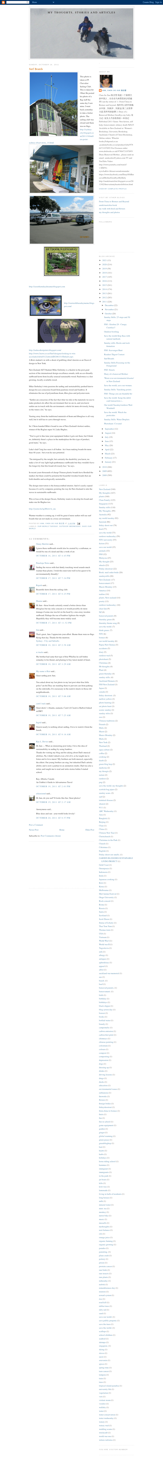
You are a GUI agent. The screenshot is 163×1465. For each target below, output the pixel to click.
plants (101, 496)
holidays (102, 1157)
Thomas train (104, 929)
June (107, 441)
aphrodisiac (104, 962)
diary (101, 652)
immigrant (103, 1168)
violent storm (104, 1400)
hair (100, 1146)
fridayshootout (105, 1107)
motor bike (103, 1215)
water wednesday (106, 1418)
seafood (102, 1338)
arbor (101, 969)
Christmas (103, 662)
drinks (101, 1070)
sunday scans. (105, 793)
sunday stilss (104, 713)
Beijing (102, 821)
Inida (101, 875)
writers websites (106, 1439)
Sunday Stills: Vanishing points (117, 389)
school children (105, 1335)
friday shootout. (106, 695)
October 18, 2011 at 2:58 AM (53, 645)
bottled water (104, 1020)
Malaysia (103, 557)
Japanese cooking (106, 879)
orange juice (104, 1237)
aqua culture (104, 749)
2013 (104, 293)
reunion (102, 1291)
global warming (106, 1136)
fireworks (103, 1096)
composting (104, 1056)
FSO (101, 554)
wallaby (102, 1407)
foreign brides (105, 1103)
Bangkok (103, 818)
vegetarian (103, 1392)
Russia (102, 908)
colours (102, 1049)
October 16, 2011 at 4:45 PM (53, 555)
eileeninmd (41, 793)
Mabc (101, 727)
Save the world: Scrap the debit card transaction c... (117, 399)
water (101, 1411)
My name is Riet (43, 671)
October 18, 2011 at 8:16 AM (53, 734)
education (103, 1085)
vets (101, 1396)
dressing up (104, 1067)
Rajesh (39, 585)
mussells (102, 1222)
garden (102, 1128)
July (107, 437)
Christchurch (104, 836)
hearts (101, 1150)
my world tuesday (106, 518)
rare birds (103, 1270)
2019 (104, 268)
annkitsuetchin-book (108, 205)
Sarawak (102, 521)
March (108, 453)
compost (102, 1052)
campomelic (104, 1027)
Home (61, 829)
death (101, 760)
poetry (102, 601)
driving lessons (105, 1074)
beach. (102, 980)
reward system (105, 1295)
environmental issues (108, 1089)
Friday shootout (106, 568)
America (102, 590)
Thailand (103, 746)
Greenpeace (104, 868)
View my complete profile (113, 189)
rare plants (103, 1277)
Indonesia (103, 872)
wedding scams (105, 1429)
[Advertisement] (53, 864)
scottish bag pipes (106, 789)
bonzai (102, 1013)
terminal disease (106, 800)
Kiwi (101, 882)
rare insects (104, 1273)
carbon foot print (106, 1034)
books (101, 1016)
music (101, 1219)
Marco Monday (105, 735)
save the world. (105, 626)
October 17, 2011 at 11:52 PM (54, 622)
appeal (102, 966)
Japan (101, 688)
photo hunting (105, 702)
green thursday (105, 673)
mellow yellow (105, 698)
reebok (102, 1284)
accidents (103, 648)
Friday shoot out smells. (109, 854)
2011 (104, 301)
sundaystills (104, 576)
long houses (104, 1197)
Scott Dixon (104, 919)
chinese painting (106, 1042)
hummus (102, 1165)
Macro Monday (105, 586)
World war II (104, 944)
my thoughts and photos (109, 212)
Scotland (103, 915)
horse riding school (107, 1161)
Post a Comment (36, 824)
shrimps (102, 1342)
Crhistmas (103, 847)
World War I (104, 940)
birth (101, 995)
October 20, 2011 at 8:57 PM (53, 817)
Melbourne (104, 890)
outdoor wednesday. (107, 604)
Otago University (106, 897)
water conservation (107, 1414)
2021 (104, 260)
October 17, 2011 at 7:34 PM (53, 578)
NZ (100, 612)
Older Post (89, 829)
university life (105, 1389)
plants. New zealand (107, 597)
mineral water (105, 1204)
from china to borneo (108, 1110)
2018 (104, 272)
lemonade (103, 1190)
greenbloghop (105, 1143)
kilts (101, 1183)
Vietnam (102, 937)
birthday (102, 998)
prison (101, 1262)
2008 (104, 475)
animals (102, 550)
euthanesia (103, 1092)
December (109, 305)
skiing (101, 1349)
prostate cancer (105, 1266)
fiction (102, 543)
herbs (101, 1154)
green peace (104, 1139)
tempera (102, 1374)
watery (102, 1421)
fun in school (104, 1121)
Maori (101, 731)
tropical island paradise (109, 1385)
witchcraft (103, 1432)
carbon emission (106, 1031)
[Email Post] (78, 523)
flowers (102, 1099)
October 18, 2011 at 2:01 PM (53, 786)
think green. (104, 630)
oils (100, 1233)
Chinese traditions (107, 720)
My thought (104, 561)
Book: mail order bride (109, 572)
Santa (101, 911)
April (107, 449)
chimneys (103, 1038)
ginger (102, 1132)
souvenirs (103, 1360)
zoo (100, 717)
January (108, 461)
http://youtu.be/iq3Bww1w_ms (42, 508)
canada (102, 691)
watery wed (104, 1425)
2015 (104, 285)
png (100, 782)
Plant (101, 670)
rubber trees (104, 1306)
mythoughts (104, 1226)
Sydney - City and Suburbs (47, 640)
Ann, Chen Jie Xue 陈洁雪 (114, 90)
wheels (102, 565)
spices (101, 1363)
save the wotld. (105, 1327)
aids (101, 951)
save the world (105, 532)
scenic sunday (105, 709)
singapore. (103, 1345)
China (101, 829)
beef (101, 984)
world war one (105, 1436)
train (101, 1378)
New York (103, 742)
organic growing (106, 1244)
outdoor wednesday (70, 526)
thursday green (105, 619)
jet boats (102, 1179)
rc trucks (39, 652)
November (109, 309)
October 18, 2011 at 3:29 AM (53, 664)
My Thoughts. (105, 510)
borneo (102, 637)
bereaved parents (106, 615)
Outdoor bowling (111, 331)
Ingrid (38, 722)
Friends (102, 724)
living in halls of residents (110, 1194)
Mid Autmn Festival (107, 893)
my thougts (104, 771)
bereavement (104, 583)
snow (101, 1356)
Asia (101, 814)
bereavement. (104, 991)
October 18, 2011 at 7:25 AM (53, 715)
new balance (104, 1230)
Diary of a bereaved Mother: (116, 373)
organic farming (106, 1241)
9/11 (101, 807)
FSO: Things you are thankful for (118, 393)
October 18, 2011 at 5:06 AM (53, 696)
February (109, 457)
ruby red (102, 1309)
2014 (104, 289)
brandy (102, 1024)
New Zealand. (105, 579)
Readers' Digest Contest (114, 354)
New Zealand (104, 489)
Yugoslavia (104, 948)
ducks (101, 1081)
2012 (104, 297)
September (109, 428)
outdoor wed (104, 655)
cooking (102, 756)
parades (102, 1248)
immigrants (104, 1172)
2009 (104, 471)
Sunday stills (104, 507)
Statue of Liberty (106, 922)
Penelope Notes (43, 563)
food (101, 528)
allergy (102, 955)
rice (100, 1298)
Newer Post (34, 829)
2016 (104, 280)
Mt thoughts (104, 666)
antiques (102, 958)
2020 (104, 264)
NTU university (105, 539)
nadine (102, 594)
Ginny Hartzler (42, 543)
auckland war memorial (109, 973)
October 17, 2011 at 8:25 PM (53, 593)
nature (101, 774)
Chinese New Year (107, 832)
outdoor (102, 778)
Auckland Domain (107, 680)
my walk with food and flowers (112, 208)
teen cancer (104, 1371)
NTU (101, 633)
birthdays (103, 1002)
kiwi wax (103, 1186)
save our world (105, 547)
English (102, 850)
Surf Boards (109, 358)
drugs (101, 1078)
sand (101, 1313)
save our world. (105, 1316)
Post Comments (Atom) (51, 835)
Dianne (39, 601)
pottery (102, 1259)
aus (100, 977)
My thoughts (104, 492)
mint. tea (102, 1208)
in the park (103, 1175)
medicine (103, 767)
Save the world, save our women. (118, 385)
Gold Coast (104, 864)
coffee (101, 753)
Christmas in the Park (108, 840)
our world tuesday (48, 526)
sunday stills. (104, 677)
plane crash (104, 1255)
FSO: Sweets (109, 369)
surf (100, 796)
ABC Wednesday (106, 811)
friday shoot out (106, 525)
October (108, 313)
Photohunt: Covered (113, 423)
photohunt (103, 659)
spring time (104, 1367)
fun (100, 1118)
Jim (37, 629)
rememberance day (107, 1287)
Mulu (101, 738)
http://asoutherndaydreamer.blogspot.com (47, 286)
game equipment (106, 1125)
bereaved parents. (106, 987)
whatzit (102, 803)
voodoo (102, 1403)
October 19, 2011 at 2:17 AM (53, 802)
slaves (101, 1353)
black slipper (104, 1005)
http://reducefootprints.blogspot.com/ (45, 350)
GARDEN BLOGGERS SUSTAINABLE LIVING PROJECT (116, 860)
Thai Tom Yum (105, 926)
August (108, 432)
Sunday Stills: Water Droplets (116, 419)
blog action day (106, 1009)
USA (101, 933)
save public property (108, 1320)
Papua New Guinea (107, 644)
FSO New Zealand (106, 684)
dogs (101, 1063)
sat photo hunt (105, 706)
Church (102, 843)
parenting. (103, 1251)
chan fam (103, 608)
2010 (104, 466)
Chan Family (104, 500)
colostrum (103, 1045)
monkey (102, 1212)
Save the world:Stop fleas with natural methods (117, 337)
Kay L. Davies (42, 741)
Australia (103, 514)
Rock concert (104, 901)
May (107, 445)
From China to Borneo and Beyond (114, 201)
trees (101, 1382)
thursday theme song (108, 623)
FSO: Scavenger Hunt (113, 350)
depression (103, 1060)
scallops (102, 1331)
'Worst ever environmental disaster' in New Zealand (119, 380)
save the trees (104, 1324)
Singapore (103, 503)
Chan (101, 825)
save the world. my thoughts (111, 785)
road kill (102, 1302)
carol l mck (41, 703)
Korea (101, 886)
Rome (101, 904)
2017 (104, 276)
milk (101, 1201)
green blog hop (105, 764)
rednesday (103, 1280)
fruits (101, 1114)
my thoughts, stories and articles (82, 12)
